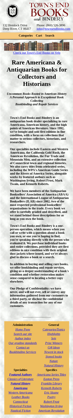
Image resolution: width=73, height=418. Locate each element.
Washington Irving (51, 406)
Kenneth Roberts (51, 388)
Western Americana (20, 392)
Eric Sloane (51, 392)
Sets (53, 338)
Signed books (54, 356)
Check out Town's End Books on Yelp (36, 52)
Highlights (53, 334)
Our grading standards (23, 343)
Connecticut (20, 401)
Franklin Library (51, 383)
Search (49, 35)
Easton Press (51, 379)
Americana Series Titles (51, 374)
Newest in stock (53, 352)
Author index (23, 338)
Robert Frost (51, 401)
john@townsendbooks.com (53, 28)
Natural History (53, 365)
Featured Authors (20, 374)
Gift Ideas (54, 347)
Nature (53, 361)
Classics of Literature (20, 379)
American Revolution (51, 410)
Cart (39, 35)
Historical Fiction (20, 406)
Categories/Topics (54, 329)
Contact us (22, 347)
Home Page (22, 329)
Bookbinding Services (22, 352)
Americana (20, 388)
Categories (26, 35)
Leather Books (20, 397)
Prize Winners (53, 343)
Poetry (51, 397)
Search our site (23, 334)
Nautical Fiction (21, 410)
